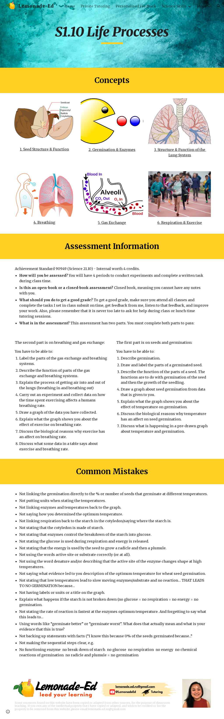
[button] (219, 6)
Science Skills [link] (174, 6)
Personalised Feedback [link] (136, 6)
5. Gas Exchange (112, 222)
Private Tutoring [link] (95, 6)
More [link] (201, 6)
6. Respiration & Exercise (179, 222)
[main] (112, 34)
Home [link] (70, 6)
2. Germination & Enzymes (112, 149)
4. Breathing (44, 222)
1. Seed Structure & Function (44, 149)
